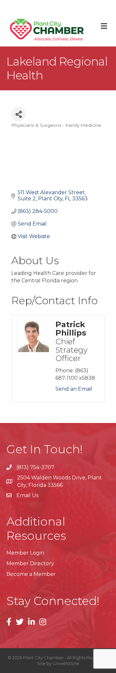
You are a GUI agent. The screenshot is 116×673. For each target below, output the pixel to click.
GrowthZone (66, 663)
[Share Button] (18, 114)
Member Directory (30, 563)
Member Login (25, 553)
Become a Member (31, 574)
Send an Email (73, 389)
